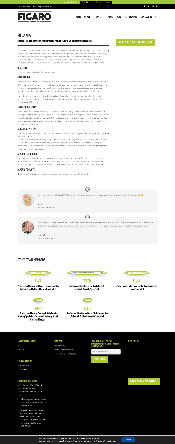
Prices (110, 17)
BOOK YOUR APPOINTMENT (144, 381)
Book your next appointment (135, 42)
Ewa (38, 281)
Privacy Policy (23, 370)
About (87, 17)
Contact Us (146, 17)
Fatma (38, 308)
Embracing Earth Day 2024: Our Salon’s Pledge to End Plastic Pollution (33, 402)
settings (111, 441)
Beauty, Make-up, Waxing (65, 354)
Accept (128, 439)
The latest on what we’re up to (96, 2)
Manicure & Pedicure (63, 350)
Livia (136, 281)
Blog (119, 17)
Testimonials (130, 17)
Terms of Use (23, 365)
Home (78, 17)
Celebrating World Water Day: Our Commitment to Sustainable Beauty (32, 388)
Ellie (87, 308)
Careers (21, 350)
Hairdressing (59, 346)
